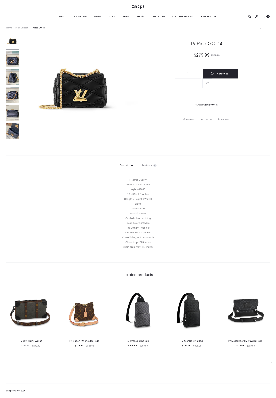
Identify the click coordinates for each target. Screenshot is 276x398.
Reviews (149, 165)
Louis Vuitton (79, 16)
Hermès (141, 16)
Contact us (158, 16)
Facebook (190, 119)
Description (127, 165)
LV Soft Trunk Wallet (31, 341)
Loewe (97, 16)
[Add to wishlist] (207, 83)
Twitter (208, 119)
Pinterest (225, 119)
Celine (111, 16)
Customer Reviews (182, 16)
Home (62, 16)
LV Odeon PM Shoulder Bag (84, 341)
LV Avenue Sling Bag (138, 341)
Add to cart (223, 73)
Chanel (126, 16)
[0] (264, 16)
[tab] (127, 165)
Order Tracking (209, 16)
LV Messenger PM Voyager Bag (245, 341)
